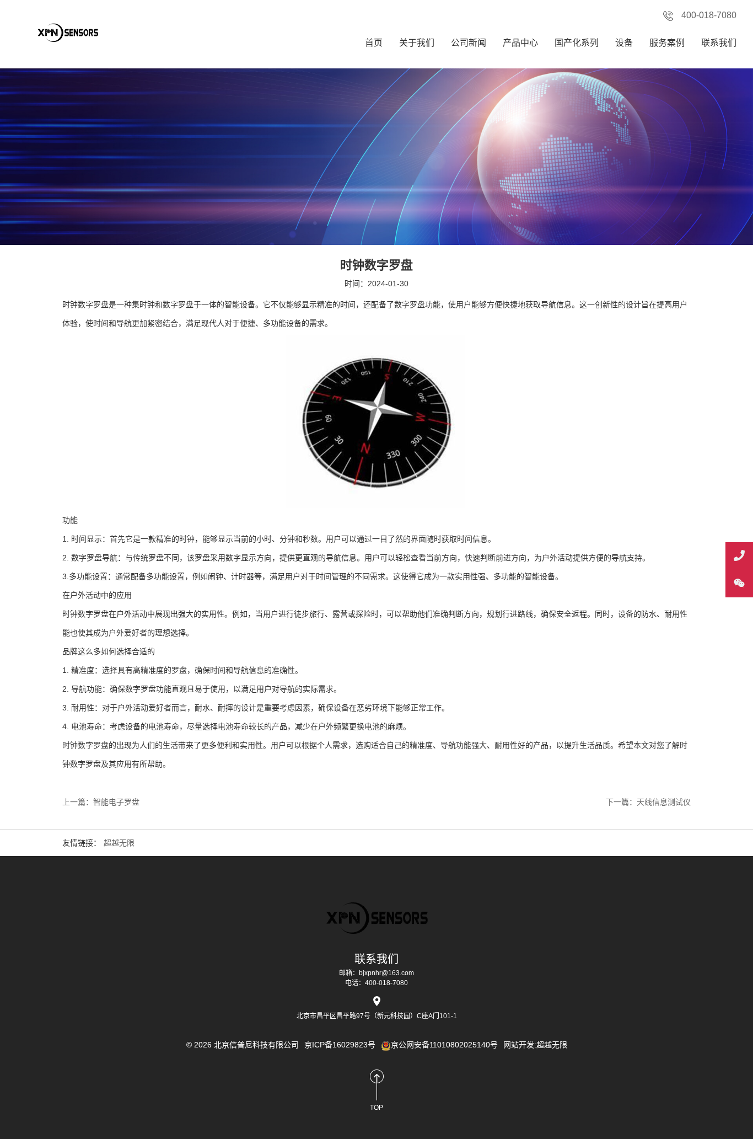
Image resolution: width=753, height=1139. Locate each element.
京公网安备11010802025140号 (444, 1044)
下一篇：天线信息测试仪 (648, 802)
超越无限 (119, 842)
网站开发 (518, 1044)
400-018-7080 (708, 15)
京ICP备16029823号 (339, 1044)
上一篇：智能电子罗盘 (100, 802)
